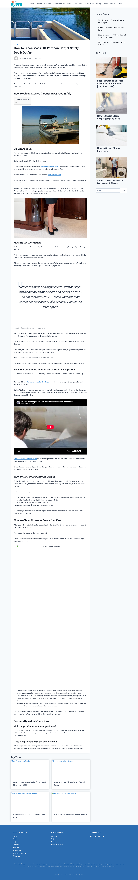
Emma (23, 58)
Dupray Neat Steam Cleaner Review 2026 (29, 815)
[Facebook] (91, 836)
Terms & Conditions (19, 853)
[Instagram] (99, 836)
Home (32, 4)
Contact (119, 4)
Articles (16, 44)
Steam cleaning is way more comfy (25, 459)
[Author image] (16, 58)
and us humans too (54, 175)
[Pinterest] (103, 836)
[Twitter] (95, 836)
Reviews (105, 4)
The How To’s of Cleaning (92, 4)
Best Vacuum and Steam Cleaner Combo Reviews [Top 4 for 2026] (110, 83)
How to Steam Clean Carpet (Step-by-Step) (70, 783)
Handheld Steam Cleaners (62, 4)
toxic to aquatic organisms (49, 167)
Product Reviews (57, 845)
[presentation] (30, 769)
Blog (14, 842)
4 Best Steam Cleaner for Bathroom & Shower (110, 182)
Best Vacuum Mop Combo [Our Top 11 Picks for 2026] (29, 783)
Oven (53, 842)
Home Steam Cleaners (43, 4)
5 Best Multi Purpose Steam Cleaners (70, 814)
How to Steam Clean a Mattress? (109, 149)
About (112, 4)
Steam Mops (77, 4)
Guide (53, 839)
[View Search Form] (125, 3)
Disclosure (16, 856)
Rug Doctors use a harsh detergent (38, 382)
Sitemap (16, 847)
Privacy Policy (18, 850)
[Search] (124, 190)
